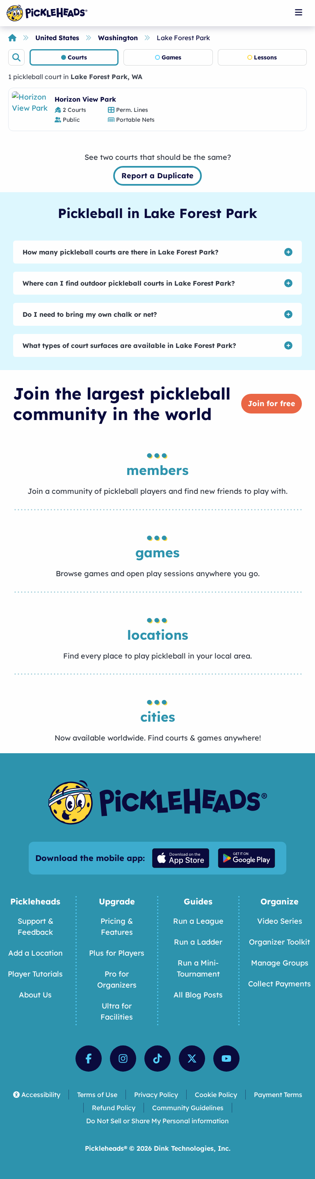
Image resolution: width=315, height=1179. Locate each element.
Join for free (271, 403)
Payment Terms (278, 1094)
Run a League (198, 921)
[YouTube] (226, 1058)
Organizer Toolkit (279, 942)
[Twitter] (192, 1058)
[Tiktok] (157, 1058)
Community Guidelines (188, 1108)
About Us (35, 995)
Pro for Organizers (117, 979)
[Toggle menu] (299, 12)
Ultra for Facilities (116, 1011)
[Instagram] (123, 1058)
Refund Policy (113, 1108)
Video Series (279, 921)
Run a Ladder (198, 942)
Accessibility (40, 1094)
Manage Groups (279, 963)
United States (57, 38)
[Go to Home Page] (47, 13)
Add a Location (35, 953)
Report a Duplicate (157, 175)
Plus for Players (116, 953)
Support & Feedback (35, 926)
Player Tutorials (35, 974)
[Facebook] (88, 1058)
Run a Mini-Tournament (198, 968)
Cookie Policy (216, 1094)
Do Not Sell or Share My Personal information (157, 1121)
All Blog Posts (198, 995)
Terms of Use (97, 1094)
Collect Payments (279, 983)
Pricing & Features (116, 926)
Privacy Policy (156, 1094)
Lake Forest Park (183, 38)
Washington (118, 38)
